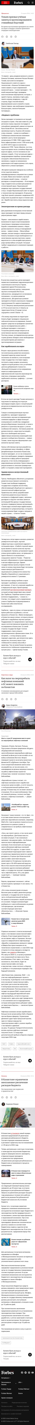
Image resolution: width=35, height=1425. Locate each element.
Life (19, 1382)
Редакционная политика (19, 1402)
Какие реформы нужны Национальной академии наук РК (23, 388)
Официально (5, 13)
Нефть (11, 1044)
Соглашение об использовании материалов (15, 1410)
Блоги (20, 1393)
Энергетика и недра (7, 675)
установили (15, 1133)
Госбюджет (6, 1343)
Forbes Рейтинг (23, 1389)
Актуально (5, 1378)
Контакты (4, 1402)
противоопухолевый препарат (20, 590)
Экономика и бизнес (6, 1383)
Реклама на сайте (6, 1406)
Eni (15, 1049)
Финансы (4, 1076)
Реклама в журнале (23, 1406)
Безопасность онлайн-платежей (11, 1414)
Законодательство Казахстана (12, 1338)
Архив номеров (7, 1398)
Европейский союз (23, 1044)
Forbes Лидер (6, 1389)
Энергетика (6, 1049)
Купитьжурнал (5, 2)
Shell (3, 1044)
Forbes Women (6, 1393)
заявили (13, 952)
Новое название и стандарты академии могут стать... (17, 393)
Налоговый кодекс (26, 1049)
